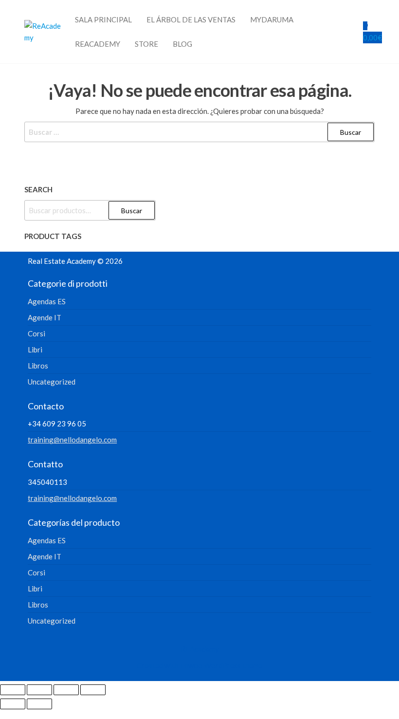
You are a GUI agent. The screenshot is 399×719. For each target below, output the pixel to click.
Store (146, 43)
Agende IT (44, 317)
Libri (35, 349)
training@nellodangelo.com (72, 439)
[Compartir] (66, 689)
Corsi (36, 333)
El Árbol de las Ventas (191, 19)
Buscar (131, 210)
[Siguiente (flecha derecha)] (39, 704)
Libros (38, 365)
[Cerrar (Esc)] (93, 689)
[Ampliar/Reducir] (12, 689)
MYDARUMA (271, 19)
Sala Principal (103, 19)
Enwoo (191, 665)
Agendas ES (47, 301)
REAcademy (97, 43)
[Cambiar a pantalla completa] (39, 689)
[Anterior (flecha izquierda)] (12, 704)
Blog (182, 43)
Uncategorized (51, 381)
